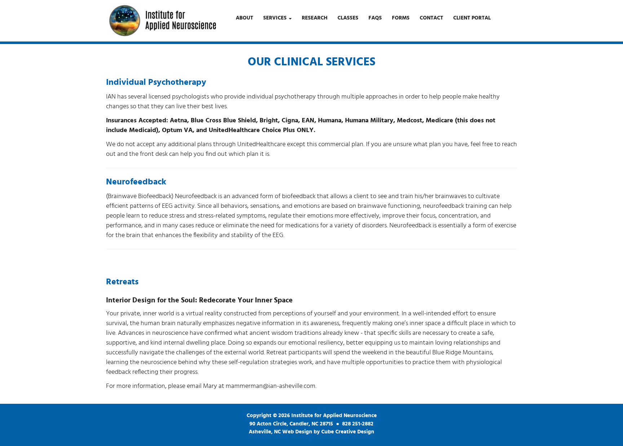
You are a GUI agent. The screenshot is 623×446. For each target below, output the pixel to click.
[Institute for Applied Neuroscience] (162, 20)
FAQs (375, 18)
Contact (431, 18)
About (244, 18)
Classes (347, 18)
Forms (401, 18)
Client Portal (472, 18)
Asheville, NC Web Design (280, 431)
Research (314, 18)
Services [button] (275, 18)
